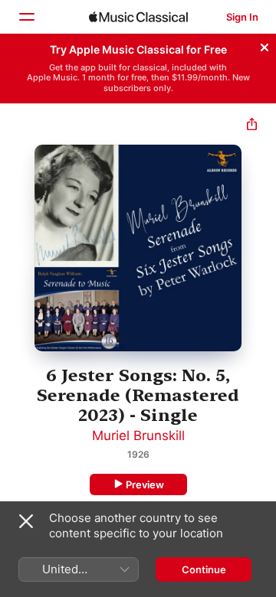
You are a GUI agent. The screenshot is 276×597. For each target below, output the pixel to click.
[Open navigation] (26, 17)
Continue (204, 569)
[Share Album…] (252, 126)
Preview (145, 484)
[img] (138, 16)
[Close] (264, 45)
